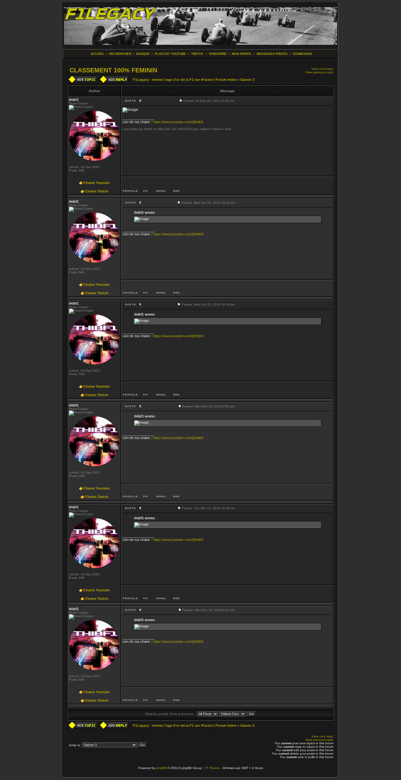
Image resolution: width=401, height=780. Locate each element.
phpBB (161, 768)
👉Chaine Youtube (94, 183)
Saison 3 (247, 79)
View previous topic (319, 72)
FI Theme (212, 768)
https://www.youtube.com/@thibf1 (178, 122)
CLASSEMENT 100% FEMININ (113, 70)
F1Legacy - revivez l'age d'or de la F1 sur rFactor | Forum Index (185, 79)
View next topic (322, 69)
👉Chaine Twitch (94, 191)
